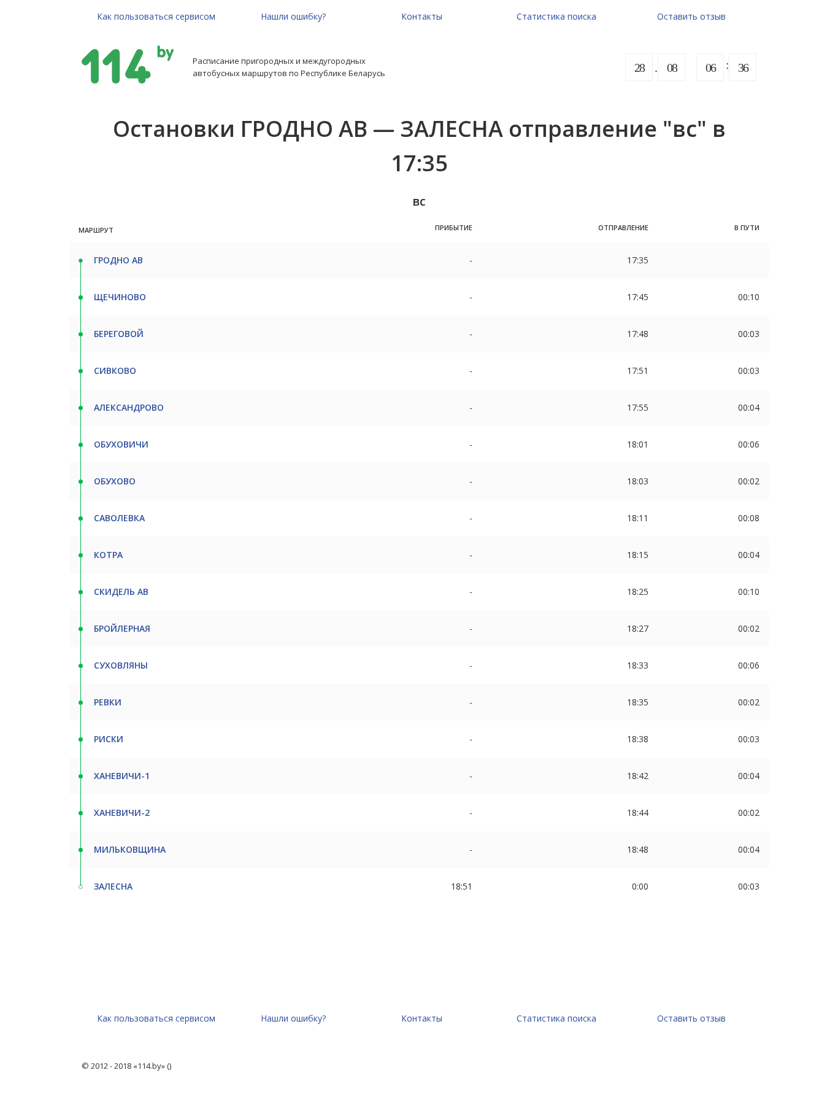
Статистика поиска (556, 16)
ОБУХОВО (115, 481)
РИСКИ (108, 739)
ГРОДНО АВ (118, 260)
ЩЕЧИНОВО (120, 297)
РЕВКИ (107, 702)
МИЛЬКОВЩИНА (130, 849)
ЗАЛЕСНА (113, 886)
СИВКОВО (115, 370)
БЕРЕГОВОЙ (119, 333)
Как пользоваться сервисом (156, 16)
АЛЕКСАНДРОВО (129, 407)
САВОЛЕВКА (119, 518)
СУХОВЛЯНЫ (121, 665)
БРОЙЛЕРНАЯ (122, 628)
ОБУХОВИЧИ (121, 444)
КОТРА (108, 555)
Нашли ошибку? (293, 16)
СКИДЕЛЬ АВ (121, 591)
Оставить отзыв (691, 16)
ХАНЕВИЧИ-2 (122, 812)
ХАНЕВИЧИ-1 (122, 776)
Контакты (421, 16)
